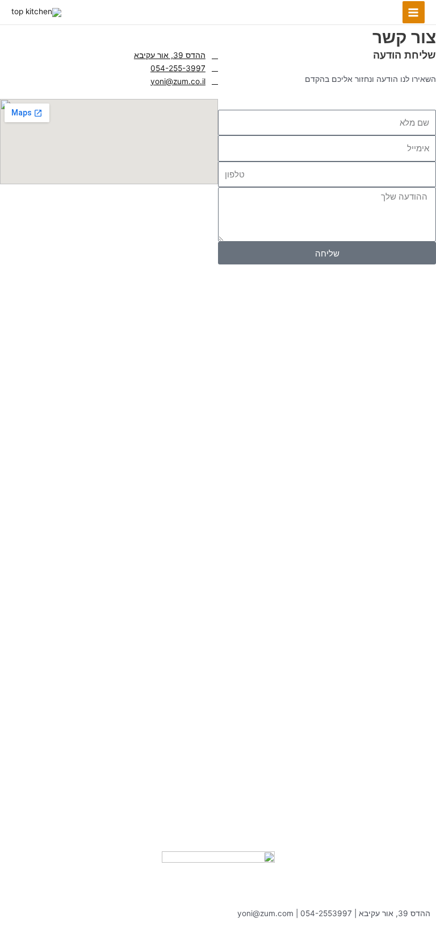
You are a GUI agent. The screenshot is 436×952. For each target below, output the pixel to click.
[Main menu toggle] (414, 12)
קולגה (352, 939)
